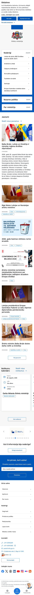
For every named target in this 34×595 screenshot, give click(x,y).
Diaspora (18, 245)
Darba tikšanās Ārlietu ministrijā (15, 393)
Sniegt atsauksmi (17, 450)
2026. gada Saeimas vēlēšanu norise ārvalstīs (16, 240)
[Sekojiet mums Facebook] (2, 571)
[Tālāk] (30, 431)
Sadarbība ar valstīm (8, 214)
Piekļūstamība (6, 521)
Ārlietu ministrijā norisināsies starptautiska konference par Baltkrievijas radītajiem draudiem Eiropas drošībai (15, 273)
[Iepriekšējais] (3, 431)
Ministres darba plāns (9, 396)
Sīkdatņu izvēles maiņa (9, 532)
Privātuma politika (7, 516)
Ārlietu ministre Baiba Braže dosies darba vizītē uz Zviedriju (16, 345)
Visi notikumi (17, 419)
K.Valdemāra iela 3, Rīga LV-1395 (14, 551)
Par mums (5, 499)
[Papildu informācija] (15, 545)
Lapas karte (5, 526)
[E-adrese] (5, 554)
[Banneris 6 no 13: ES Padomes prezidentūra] (17, 431)
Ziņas (12, 211)
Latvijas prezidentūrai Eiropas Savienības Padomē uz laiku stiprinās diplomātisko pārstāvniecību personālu (16, 308)
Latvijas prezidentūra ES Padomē (11, 319)
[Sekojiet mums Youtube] (18, 571)
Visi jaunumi (17, 358)
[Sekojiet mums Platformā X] (6, 571)
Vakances (5, 489)
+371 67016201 (8, 543)
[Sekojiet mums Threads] (10, 571)
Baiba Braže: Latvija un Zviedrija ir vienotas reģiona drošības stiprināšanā (15, 146)
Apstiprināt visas (25, 18)
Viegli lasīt (5, 511)
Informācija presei (20, 211)
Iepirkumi (5, 494)
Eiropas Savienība (15, 316)
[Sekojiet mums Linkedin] (14, 571)
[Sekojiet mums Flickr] (26, 571)
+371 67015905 (8, 545)
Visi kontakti (10, 560)
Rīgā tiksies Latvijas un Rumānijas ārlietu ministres (15, 206)
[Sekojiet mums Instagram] (22, 571)
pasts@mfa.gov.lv (9, 548)
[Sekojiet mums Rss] (30, 571)
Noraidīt (9, 18)
